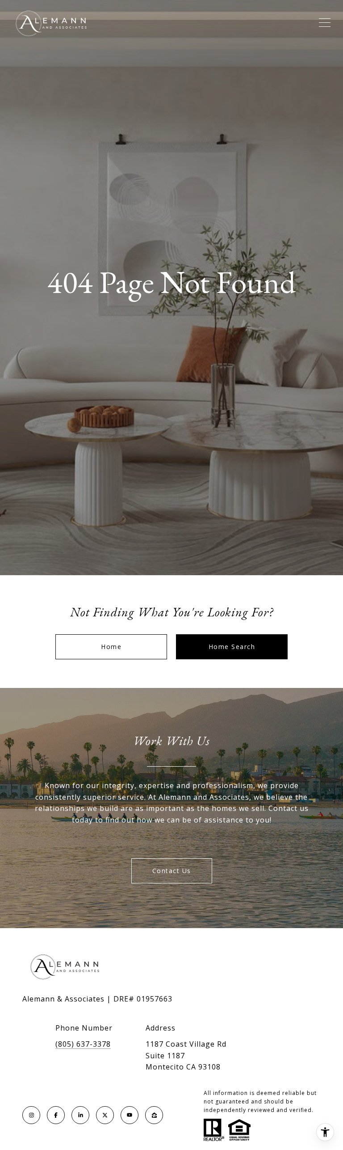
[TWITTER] (105, 1115)
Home (111, 646)
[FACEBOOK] (56, 1115)
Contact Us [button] (171, 870)
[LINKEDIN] (80, 1115)
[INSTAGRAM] (31, 1115)
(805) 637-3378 (83, 1044)
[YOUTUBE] (129, 1115)
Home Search (232, 646)
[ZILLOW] (154, 1115)
